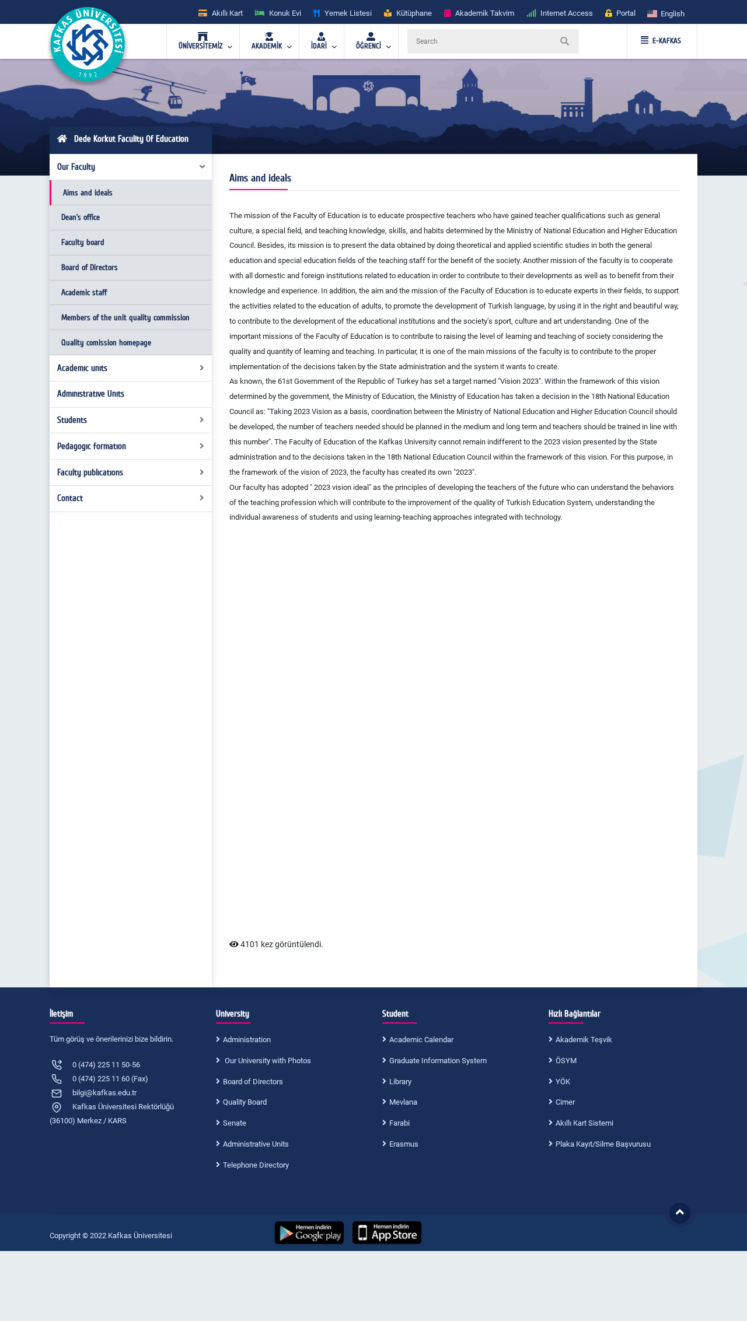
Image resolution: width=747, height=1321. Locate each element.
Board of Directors (89, 267)
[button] (666, 13)
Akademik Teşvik (584, 1039)
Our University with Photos (267, 1060)
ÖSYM (566, 1060)
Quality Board (245, 1102)
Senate (234, 1123)
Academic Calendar (421, 1039)
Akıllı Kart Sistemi (584, 1123)
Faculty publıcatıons (90, 472)
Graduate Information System (438, 1060)
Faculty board (82, 242)
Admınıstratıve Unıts (90, 393)
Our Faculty (76, 167)
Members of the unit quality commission (125, 318)
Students (72, 420)
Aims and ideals (88, 193)
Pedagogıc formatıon (91, 446)
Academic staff (84, 292)
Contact (70, 498)
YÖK (563, 1081)
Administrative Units (256, 1144)
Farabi (399, 1123)
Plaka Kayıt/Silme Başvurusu (603, 1144)
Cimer (565, 1102)
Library (400, 1081)
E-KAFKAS (666, 40)
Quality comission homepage (106, 343)
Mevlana (403, 1102)
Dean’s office (80, 217)
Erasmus (403, 1144)
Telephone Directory (256, 1165)
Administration (247, 1039)
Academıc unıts (82, 368)
